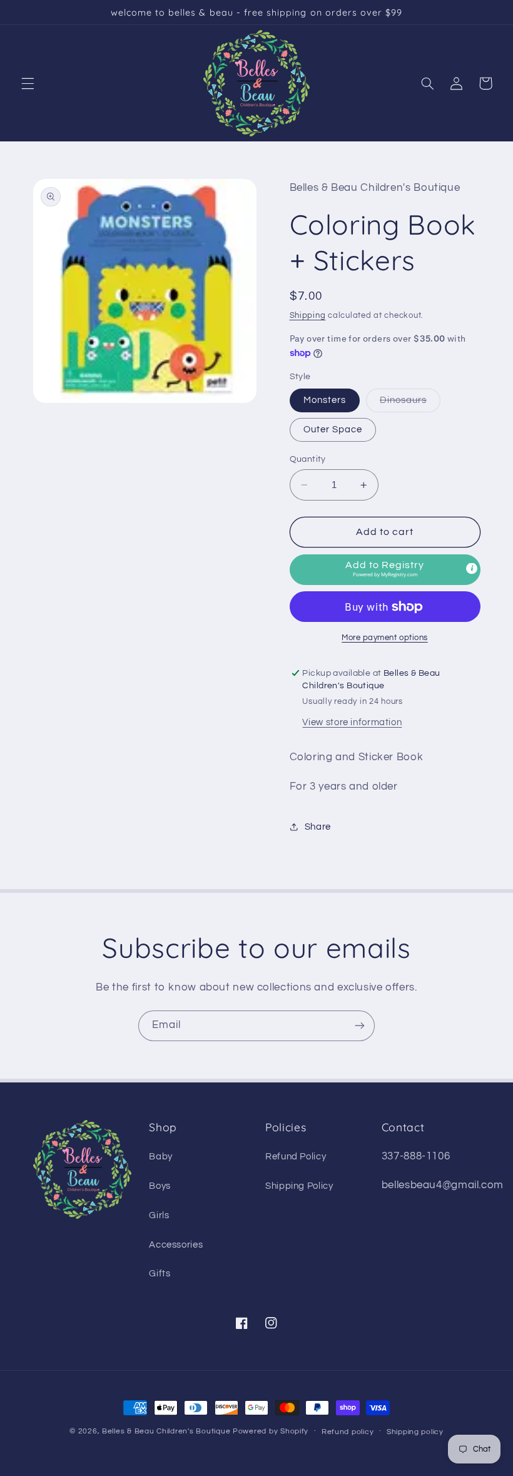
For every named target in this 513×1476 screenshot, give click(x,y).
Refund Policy (295, 1156)
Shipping (308, 316)
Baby (161, 1156)
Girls (159, 1215)
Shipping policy (415, 1431)
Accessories (176, 1245)
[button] (27, 83)
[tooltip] (471, 568)
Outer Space (333, 429)
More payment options (385, 638)
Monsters (324, 400)
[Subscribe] (359, 1025)
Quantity (308, 459)
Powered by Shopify (270, 1431)
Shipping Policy (299, 1186)
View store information (352, 722)
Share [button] (318, 827)
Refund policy (348, 1431)
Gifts (159, 1273)
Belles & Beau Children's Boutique (166, 1431)
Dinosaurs (410, 403)
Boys (160, 1186)
